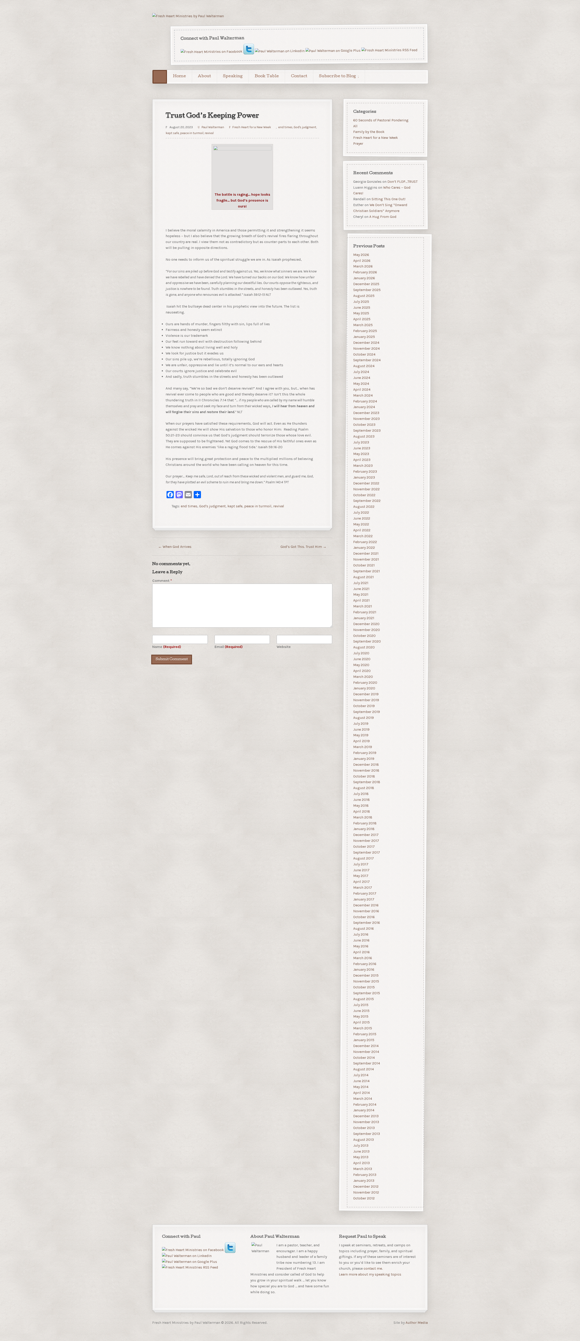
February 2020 (365, 682)
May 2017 (360, 876)
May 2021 (360, 594)
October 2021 (364, 565)
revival (209, 133)
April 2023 (361, 459)
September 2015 (366, 993)
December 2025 (366, 284)
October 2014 (364, 1057)
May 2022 (361, 524)
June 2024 (361, 378)
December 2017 (366, 835)
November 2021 (366, 559)
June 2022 (361, 518)
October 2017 (364, 846)
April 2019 (361, 741)
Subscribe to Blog (337, 76)
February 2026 (365, 272)
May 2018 (361, 805)
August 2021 (363, 577)
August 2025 (364, 296)
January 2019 (363, 758)
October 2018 (364, 776)
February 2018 (365, 823)
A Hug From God (382, 216)
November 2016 (366, 911)
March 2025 (363, 325)
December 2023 (366, 413)
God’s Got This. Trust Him (303, 546)
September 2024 (367, 360)
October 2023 (364, 424)
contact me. (373, 1268)
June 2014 (361, 1081)
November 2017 (366, 840)
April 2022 (361, 530)
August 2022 (364, 506)
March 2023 (363, 465)
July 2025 (361, 301)
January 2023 (364, 477)
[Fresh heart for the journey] (188, 16)
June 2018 (361, 799)
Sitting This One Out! (388, 199)
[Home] (159, 76)
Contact (299, 76)
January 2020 (364, 688)
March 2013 (362, 1169)
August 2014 (363, 1069)
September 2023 (367, 430)
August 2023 (364, 436)
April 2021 (361, 600)
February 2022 (365, 541)
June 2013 (361, 1151)
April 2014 (361, 1093)
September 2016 (366, 922)
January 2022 (364, 547)
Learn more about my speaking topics (370, 1274)
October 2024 (364, 354)
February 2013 (364, 1174)
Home (179, 76)
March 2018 (362, 817)
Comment (162, 580)
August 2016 (363, 928)
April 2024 (361, 389)
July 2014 (360, 1075)
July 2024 (361, 372)
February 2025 (365, 331)
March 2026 (363, 266)
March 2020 (363, 676)
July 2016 (360, 934)
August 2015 (363, 999)
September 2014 (366, 1063)
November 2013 (366, 1122)
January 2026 (364, 278)
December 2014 (366, 1046)
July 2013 (360, 1145)
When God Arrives (174, 546)
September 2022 (367, 500)
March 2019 (362, 747)
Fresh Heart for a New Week (251, 127)
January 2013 (363, 1180)
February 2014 (364, 1104)
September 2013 (366, 1134)
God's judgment (305, 127)
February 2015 (364, 1034)
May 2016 (360, 946)
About (204, 76)
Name (166, 647)
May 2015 (360, 1016)
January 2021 (363, 618)
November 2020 (366, 630)
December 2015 (366, 975)
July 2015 (360, 1005)
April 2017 (361, 881)
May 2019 (360, 735)
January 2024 (364, 407)
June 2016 (361, 940)
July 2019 (360, 723)
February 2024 (365, 401)
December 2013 (366, 1116)
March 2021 (362, 606)
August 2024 (364, 366)
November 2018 (366, 770)
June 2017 (361, 870)
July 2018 (361, 794)
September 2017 (366, 852)
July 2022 (361, 512)
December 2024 (366, 342)
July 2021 (360, 583)
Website (284, 647)
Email (229, 647)
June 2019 (361, 729)
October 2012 (364, 1198)
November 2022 (366, 489)
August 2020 (364, 647)
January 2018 (364, 829)
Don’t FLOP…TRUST (402, 181)
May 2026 (361, 255)
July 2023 (361, 442)
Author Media (417, 1322)
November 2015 (366, 981)
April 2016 (361, 952)
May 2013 (360, 1157)
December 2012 (366, 1186)
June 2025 (361, 307)
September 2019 (366, 712)
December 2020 (366, 624)
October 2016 (364, 917)
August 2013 (363, 1139)
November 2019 (366, 700)
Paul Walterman (213, 127)
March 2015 (362, 1028)
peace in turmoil (191, 133)
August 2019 (363, 717)
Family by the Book (368, 132)
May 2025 (361, 313)
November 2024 (366, 348)
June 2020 (361, 659)
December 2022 (366, 483)
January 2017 (363, 899)
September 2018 (366, 782)
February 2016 (364, 963)
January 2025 (364, 337)
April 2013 (361, 1163)
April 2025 (361, 319)
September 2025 (367, 290)
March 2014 (362, 1098)
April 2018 (361, 811)
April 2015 (361, 1022)
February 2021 (364, 612)
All (355, 126)
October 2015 (364, 987)
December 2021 (366, 553)
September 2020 (367, 641)
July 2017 (360, 864)
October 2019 (364, 706)
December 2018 (366, 764)
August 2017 (363, 858)
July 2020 (361, 653)
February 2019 (364, 753)
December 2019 (366, 694)
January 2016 (363, 969)
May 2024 (361, 383)
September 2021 (366, 571)
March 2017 (362, 887)
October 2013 (364, 1128)
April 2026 (361, 260)
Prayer (358, 144)
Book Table (267, 76)
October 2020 (364, 635)
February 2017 (364, 893)
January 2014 (363, 1110)
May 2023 (361, 454)
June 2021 (361, 588)
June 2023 (361, 448)
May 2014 (360, 1087)
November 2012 (366, 1192)
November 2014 (366, 1052)
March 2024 (363, 395)
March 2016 (362, 958)
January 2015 (363, 1040)
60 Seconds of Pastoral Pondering (380, 120)
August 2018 (363, 788)
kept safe (172, 133)
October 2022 (364, 495)
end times (285, 127)
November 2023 (366, 419)
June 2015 (361, 1010)
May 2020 (361, 665)
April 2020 (362, 671)
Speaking (233, 76)
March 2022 (363, 536)
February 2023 (365, 471)
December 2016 (366, 905)
